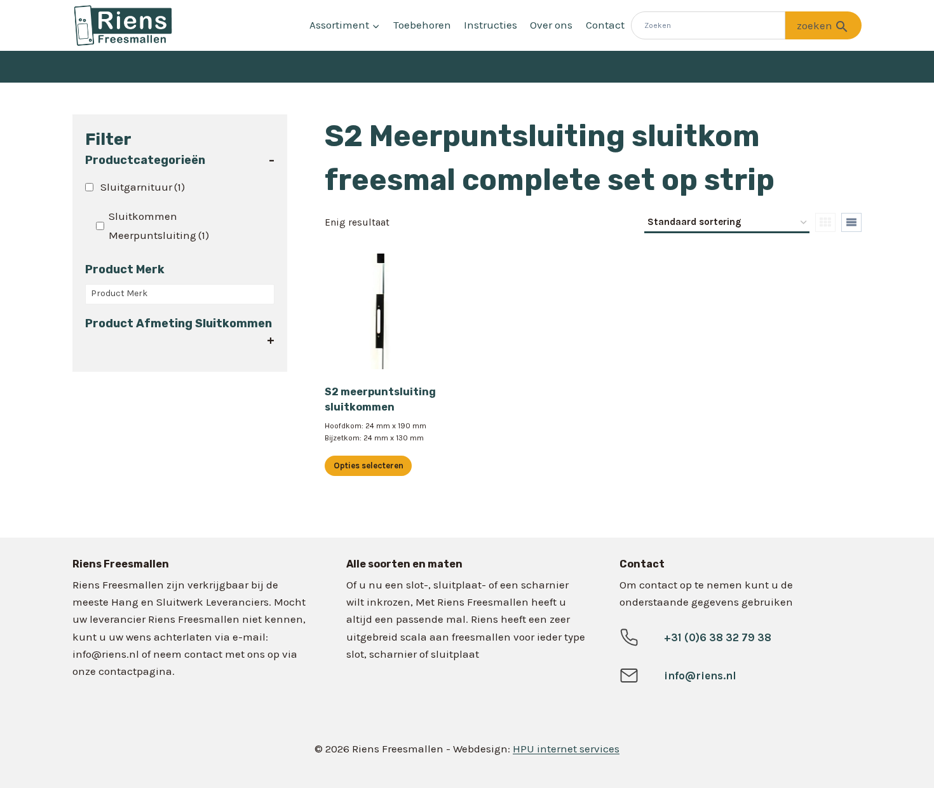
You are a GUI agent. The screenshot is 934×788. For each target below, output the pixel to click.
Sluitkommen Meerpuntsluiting (159, 226)
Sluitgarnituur (142, 186)
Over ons (551, 24)
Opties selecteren (368, 465)
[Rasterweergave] (825, 222)
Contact (605, 24)
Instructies (490, 24)
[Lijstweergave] (851, 222)
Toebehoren (422, 24)
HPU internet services (566, 748)
